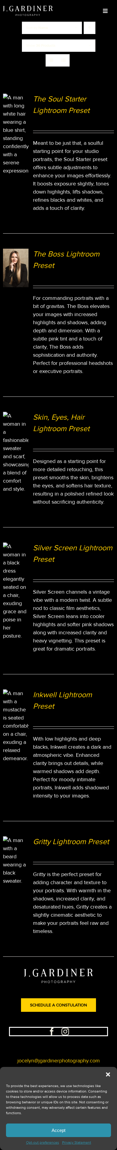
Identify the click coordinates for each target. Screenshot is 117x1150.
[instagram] (65, 1031)
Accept (58, 1130)
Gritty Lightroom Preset (71, 842)
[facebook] (52, 1031)
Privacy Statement (76, 1142)
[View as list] (63, 60)
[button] (108, 1074)
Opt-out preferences (42, 1142)
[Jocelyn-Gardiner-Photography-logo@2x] (28, 8)
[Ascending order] (89, 28)
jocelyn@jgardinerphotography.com (58, 1060)
